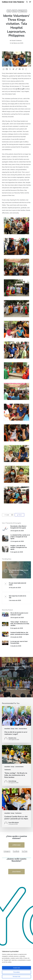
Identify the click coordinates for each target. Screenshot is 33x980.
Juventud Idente (23, 728)
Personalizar (16, 972)
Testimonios (7, 769)
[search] (26, 2)
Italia (16, 728)
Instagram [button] (7, 851)
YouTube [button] (24, 851)
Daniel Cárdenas (17, 40)
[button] (30, 2)
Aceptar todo (16, 968)
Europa (12, 728)
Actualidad (7, 728)
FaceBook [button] (16, 851)
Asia (9, 11)
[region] (16, 964)
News (14, 11)
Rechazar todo (16, 976)
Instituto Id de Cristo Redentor (13, 2)
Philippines (22, 11)
